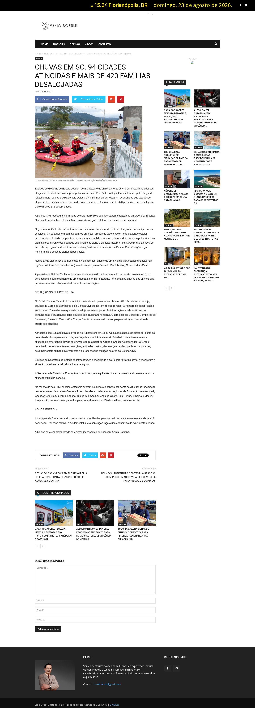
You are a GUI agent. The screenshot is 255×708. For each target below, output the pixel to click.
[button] (216, 44)
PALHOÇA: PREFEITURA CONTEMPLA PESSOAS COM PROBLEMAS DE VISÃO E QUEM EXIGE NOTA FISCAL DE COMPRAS (128, 477)
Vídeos (89, 44)
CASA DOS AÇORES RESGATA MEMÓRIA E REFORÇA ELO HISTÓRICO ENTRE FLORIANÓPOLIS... (175, 116)
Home (44, 44)
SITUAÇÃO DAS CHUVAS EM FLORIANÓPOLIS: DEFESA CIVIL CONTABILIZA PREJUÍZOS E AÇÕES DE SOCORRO (61, 477)
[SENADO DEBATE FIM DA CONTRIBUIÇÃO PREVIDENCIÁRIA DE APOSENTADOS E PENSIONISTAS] (207, 140)
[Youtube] (246, 5)
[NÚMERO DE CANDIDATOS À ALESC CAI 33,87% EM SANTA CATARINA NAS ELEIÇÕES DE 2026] (177, 179)
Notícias (59, 44)
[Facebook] (240, 5)
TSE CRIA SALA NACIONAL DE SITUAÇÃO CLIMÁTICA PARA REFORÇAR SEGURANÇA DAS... (176, 158)
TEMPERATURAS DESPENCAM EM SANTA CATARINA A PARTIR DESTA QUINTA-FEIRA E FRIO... (206, 235)
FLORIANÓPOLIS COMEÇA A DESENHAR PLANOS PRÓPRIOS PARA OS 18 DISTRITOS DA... (206, 197)
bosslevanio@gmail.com (107, 684)
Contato (104, 44)
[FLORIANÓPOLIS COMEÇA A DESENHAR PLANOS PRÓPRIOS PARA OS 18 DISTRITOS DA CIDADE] (207, 179)
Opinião (75, 44)
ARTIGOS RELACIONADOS (53, 492)
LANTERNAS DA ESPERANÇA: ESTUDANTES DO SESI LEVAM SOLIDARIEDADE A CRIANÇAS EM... (206, 274)
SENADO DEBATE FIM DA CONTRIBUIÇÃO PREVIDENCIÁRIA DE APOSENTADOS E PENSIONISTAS (206, 158)
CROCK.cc (114, 704)
